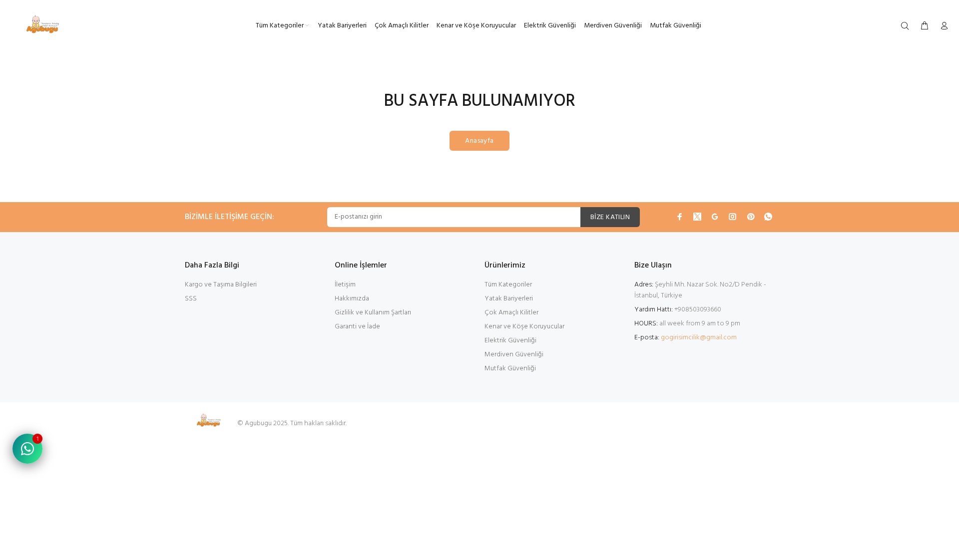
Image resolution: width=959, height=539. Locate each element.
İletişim (345, 284)
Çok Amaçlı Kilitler (511, 312)
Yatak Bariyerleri (508, 298)
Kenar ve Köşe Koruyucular (524, 326)
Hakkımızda (352, 298)
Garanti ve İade (357, 326)
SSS (191, 298)
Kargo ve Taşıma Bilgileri (221, 284)
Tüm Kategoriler (508, 284)
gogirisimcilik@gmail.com (699, 337)
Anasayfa (479, 141)
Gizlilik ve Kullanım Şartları (373, 312)
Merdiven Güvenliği (513, 354)
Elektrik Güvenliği (510, 340)
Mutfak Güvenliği (510, 368)
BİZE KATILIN (610, 217)
